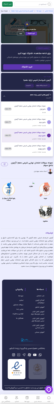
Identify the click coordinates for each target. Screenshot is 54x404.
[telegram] (24, 355)
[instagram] (13, 355)
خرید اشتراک (7, 4)
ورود (20, 33)
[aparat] (29, 355)
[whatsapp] (40, 355)
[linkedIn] (18, 355)
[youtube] (34, 355)
